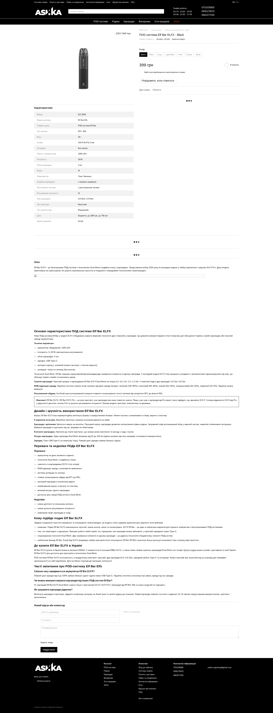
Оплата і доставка (57, 2)
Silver (198, 54)
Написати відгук (178, 39)
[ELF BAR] (123, 33)
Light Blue (170, 54)
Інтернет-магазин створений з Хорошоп (48, 707)
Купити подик (190, 550)
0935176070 (208, 11)
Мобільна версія (43, 681)
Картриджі (129, 21)
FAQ (132, 2)
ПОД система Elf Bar (49, 336)
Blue (152, 54)
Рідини (115, 21)
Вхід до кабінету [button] (146, 667)
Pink (180, 54)
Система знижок (40, 2)
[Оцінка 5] (76, 642)
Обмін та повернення (75, 2)
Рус (237, 2)
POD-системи (101, 21)
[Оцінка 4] (71, 642)
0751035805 (208, 7)
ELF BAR (82, 114)
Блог (108, 2)
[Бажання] (222, 11)
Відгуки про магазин (121, 2)
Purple (189, 54)
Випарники (144, 21)
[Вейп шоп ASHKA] (48, 667)
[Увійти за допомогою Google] (147, 612)
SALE (177, 21)
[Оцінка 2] (62, 642)
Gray (159, 54)
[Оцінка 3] (66, 642)
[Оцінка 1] (57, 642)
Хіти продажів (162, 21)
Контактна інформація (95, 2)
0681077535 (208, 15)
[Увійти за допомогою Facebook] (143, 612)
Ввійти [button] (147, 72)
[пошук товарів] (162, 11)
